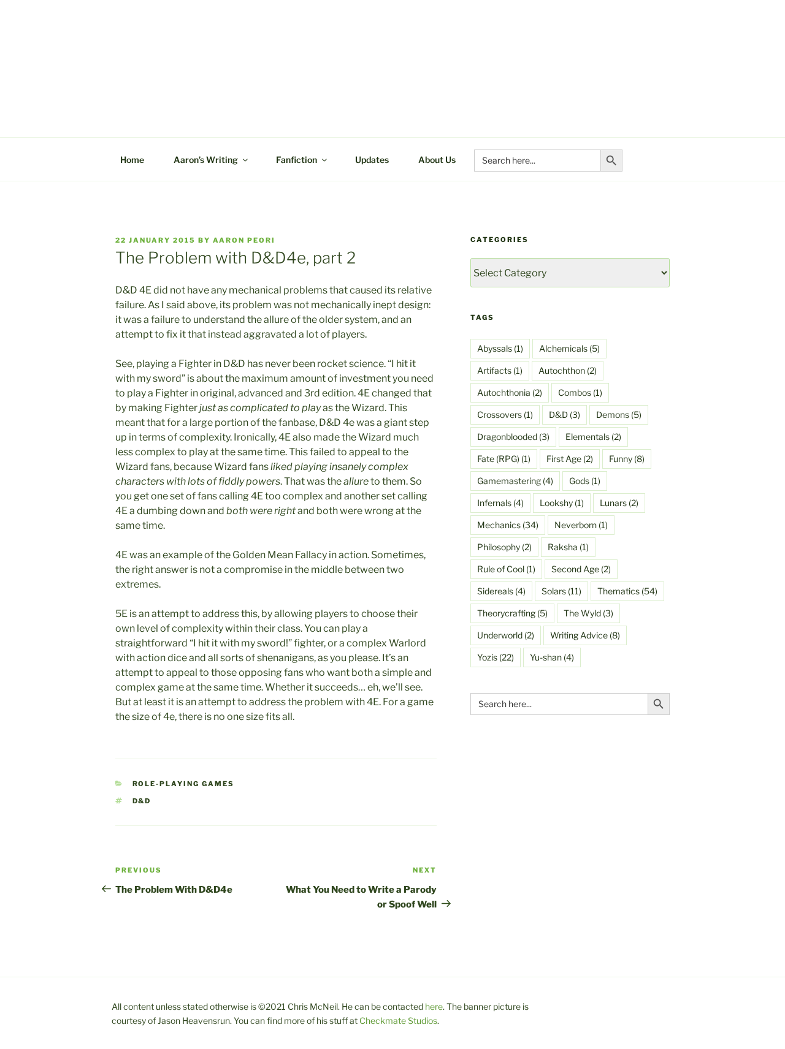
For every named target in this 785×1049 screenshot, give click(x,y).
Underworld (505, 635)
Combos (580, 392)
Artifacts (500, 370)
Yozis (495, 657)
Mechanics (507, 525)
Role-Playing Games (183, 783)
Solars (561, 591)
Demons (618, 414)
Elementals (593, 436)
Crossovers (505, 414)
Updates (372, 159)
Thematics (627, 591)
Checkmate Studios (398, 1020)
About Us (437, 159)
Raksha (568, 547)
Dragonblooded (513, 436)
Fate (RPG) (503, 458)
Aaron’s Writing (206, 159)
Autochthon (567, 370)
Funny (627, 458)
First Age (569, 458)
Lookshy (562, 503)
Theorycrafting (512, 613)
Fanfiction (296, 159)
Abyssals (500, 348)
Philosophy (504, 547)
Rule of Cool (506, 569)
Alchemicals (569, 348)
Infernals (500, 503)
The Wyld (588, 613)
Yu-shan (552, 657)
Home (132, 159)
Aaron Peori (244, 240)
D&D (141, 801)
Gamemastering (515, 480)
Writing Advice (585, 635)
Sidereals (501, 591)
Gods (584, 480)
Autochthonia (509, 392)
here (434, 1006)
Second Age (581, 569)
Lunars (619, 503)
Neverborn (581, 525)
